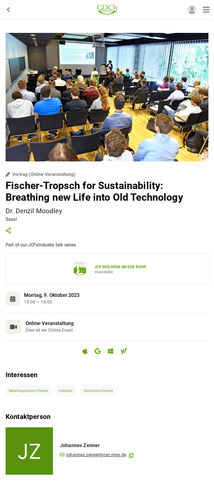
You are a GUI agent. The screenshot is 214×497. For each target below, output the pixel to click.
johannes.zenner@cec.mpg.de (96, 454)
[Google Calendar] (100, 352)
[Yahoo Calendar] (126, 352)
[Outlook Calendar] (113, 352)
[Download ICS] (87, 351)
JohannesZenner (80, 445)
